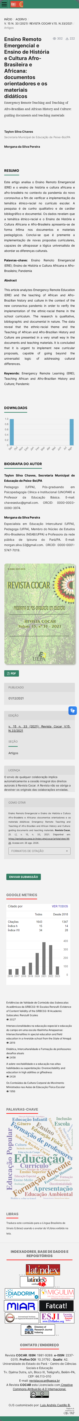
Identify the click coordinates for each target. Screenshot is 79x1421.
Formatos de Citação (27, 851)
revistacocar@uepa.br (44, 1380)
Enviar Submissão (23, 877)
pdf (13, 673)
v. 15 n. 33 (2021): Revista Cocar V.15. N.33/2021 (38, 23)
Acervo (21, 19)
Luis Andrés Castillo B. (55, 1405)
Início (8, 19)
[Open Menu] (4, 4)
